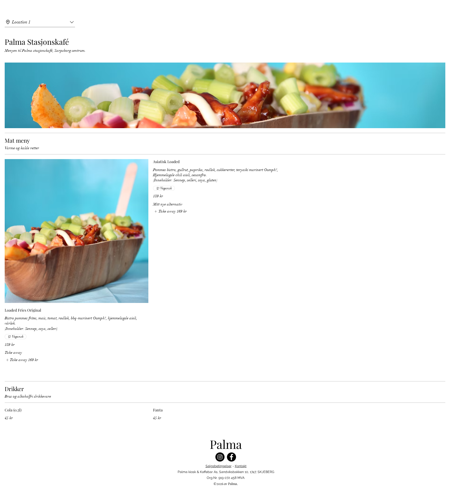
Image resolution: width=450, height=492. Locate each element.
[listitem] (21, 359)
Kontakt (241, 466)
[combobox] (40, 22)
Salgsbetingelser (219, 466)
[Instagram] (220, 457)
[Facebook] (231, 457)
